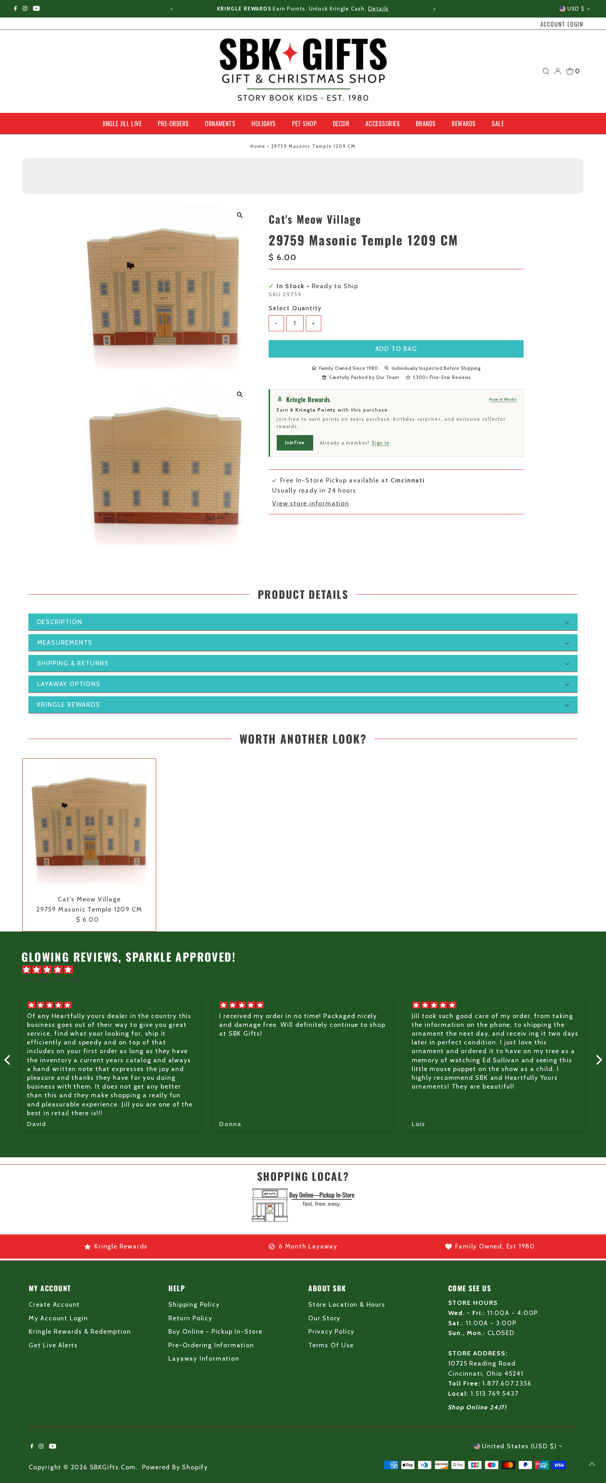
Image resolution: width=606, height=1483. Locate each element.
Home (257, 146)
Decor (341, 123)
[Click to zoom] (240, 215)
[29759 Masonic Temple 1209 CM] (89, 825)
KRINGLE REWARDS (68, 705)
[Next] (434, 9)
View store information (310, 503)
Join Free (294, 442)
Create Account (54, 1304)
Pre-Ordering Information (211, 1345)
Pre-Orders (173, 123)
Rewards (464, 123)
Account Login (562, 24)
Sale (498, 123)
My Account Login (58, 1318)
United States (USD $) (519, 1446)
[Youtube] (36, 8)
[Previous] (172, 9)
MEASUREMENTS (65, 642)
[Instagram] (25, 8)
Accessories (382, 123)
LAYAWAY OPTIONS (69, 684)
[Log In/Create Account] (557, 71)
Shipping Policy (194, 1304)
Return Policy (190, 1318)
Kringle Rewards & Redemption (80, 1331)
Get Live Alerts (53, 1345)
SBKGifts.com (113, 1467)
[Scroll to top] (592, 1464)
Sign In (381, 442)
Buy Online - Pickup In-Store (215, 1331)
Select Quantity (295, 308)
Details (378, 9)
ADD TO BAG (396, 348)
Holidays (263, 123)
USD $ (576, 9)
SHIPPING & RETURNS (73, 663)
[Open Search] (546, 71)
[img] (306, 970)
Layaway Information (203, 1358)
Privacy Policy (331, 1331)
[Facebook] (15, 8)
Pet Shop (304, 123)
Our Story (324, 1318)
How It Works (503, 399)
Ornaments (220, 123)
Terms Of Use (331, 1345)
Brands (426, 123)
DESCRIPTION (59, 622)
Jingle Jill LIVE (122, 123)
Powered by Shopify (175, 1467)
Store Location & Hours (346, 1304)
